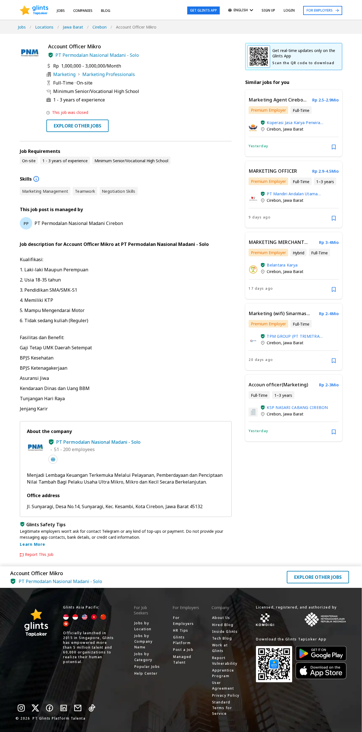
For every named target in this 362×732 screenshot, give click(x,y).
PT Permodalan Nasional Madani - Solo (97, 55)
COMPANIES (82, 10)
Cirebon (99, 27)
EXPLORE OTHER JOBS (77, 126)
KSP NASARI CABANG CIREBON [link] (297, 407)
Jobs (61, 10)
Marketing (64, 74)
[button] (50, 55)
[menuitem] (240, 10)
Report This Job (39, 554)
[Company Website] (53, 459)
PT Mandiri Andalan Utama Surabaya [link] (292, 193)
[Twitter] (35, 708)
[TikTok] (92, 708)
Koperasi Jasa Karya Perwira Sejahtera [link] (293, 122)
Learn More (32, 544)
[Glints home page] (34, 10)
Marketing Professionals (108, 74)
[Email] (77, 708)
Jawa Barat (73, 27)
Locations (44, 27)
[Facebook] (49, 708)
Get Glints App (203, 10)
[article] (293, 123)
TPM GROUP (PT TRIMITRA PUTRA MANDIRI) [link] (293, 336)
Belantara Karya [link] (282, 265)
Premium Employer (268, 110)
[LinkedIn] (63, 708)
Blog (105, 10)
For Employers (320, 10)
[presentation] (34, 10)
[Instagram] (21, 708)
